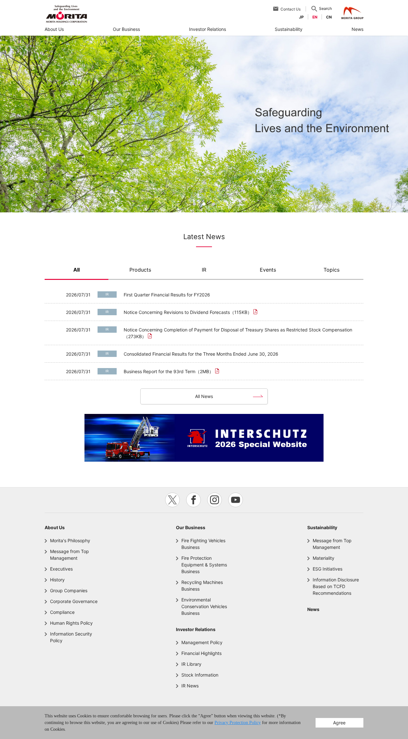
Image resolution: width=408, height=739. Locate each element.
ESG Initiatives (327, 569)
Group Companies (68, 590)
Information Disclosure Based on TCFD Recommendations (336, 586)
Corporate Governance (74, 601)
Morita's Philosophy (70, 540)
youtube (235, 500)
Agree (339, 722)
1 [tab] (194, 204)
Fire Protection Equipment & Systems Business (204, 564)
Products (140, 270)
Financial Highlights (201, 653)
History (57, 579)
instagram (214, 500)
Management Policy (201, 642)
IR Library (191, 664)
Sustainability (322, 527)
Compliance (62, 612)
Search (325, 8)
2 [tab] (204, 204)
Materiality (323, 558)
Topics (331, 270)
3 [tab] (213, 204)
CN (329, 17)
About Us (55, 527)
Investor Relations (195, 629)
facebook (193, 500)
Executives (61, 569)
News (313, 609)
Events (268, 270)
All (76, 270)
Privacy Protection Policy (238, 722)
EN (314, 17)
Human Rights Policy (71, 623)
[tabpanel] (204, 124)
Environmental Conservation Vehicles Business (204, 606)
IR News (190, 685)
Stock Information (199, 675)
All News (204, 396)
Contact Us (290, 9)
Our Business (190, 527)
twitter (172, 500)
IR (204, 270)
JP (301, 17)
